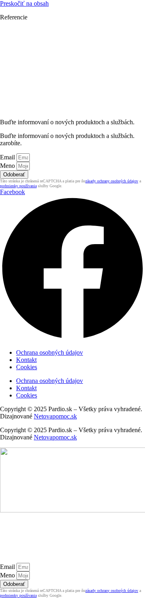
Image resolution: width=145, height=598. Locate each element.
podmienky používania (18, 186)
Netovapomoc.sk (55, 416)
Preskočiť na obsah (24, 3)
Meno (8, 165)
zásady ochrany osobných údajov (111, 181)
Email (8, 157)
